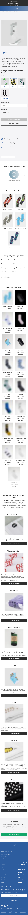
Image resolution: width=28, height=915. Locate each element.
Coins (2, 869)
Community (21, 874)
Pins (2, 872)
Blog (19, 877)
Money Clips (4, 874)
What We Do (21, 869)
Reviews (20, 872)
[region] (14, 34)
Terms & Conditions (3, 911)
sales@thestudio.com (5, 858)
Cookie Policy (16, 911)
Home (2, 11)
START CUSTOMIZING (14, 119)
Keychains (3, 867)
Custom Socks (8, 11)
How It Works (21, 867)
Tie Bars (3, 882)
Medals (3, 877)
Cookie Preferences (23, 911)
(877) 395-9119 (4, 856)
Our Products (4, 862)
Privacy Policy (10, 911)
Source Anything (22, 862)
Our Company (21, 864)
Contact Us (21, 880)
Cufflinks (3, 880)
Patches (3, 864)
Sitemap (20, 882)
